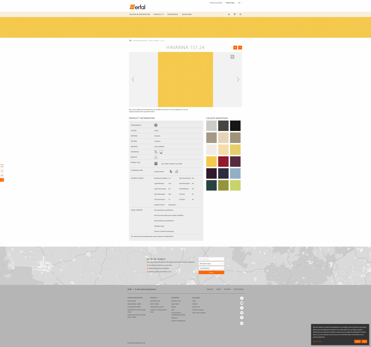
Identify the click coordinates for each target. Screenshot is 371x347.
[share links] (241, 323)
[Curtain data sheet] (235, 48)
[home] (137, 7)
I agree (364, 341)
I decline (357, 341)
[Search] (240, 14)
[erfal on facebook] (241, 298)
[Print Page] (2, 166)
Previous (133, 79)
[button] (232, 57)
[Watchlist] (229, 14)
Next (237, 79)
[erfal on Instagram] (241, 312)
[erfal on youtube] (241, 303)
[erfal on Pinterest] (241, 308)
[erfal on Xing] (241, 317)
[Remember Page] (240, 48)
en (239, 3)
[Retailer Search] (234, 14)
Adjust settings (317, 341)
